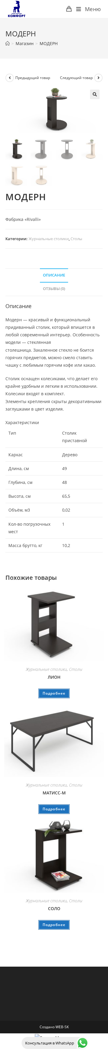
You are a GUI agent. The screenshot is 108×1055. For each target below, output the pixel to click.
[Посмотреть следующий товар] (98, 78)
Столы (76, 238)
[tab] (54, 275)
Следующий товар (76, 77)
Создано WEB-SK (54, 1026)
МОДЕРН (49, 43)
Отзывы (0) (54, 288)
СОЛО (54, 908)
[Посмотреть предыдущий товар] (9, 78)
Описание (54, 275)
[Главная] (7, 43)
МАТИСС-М (54, 793)
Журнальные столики (48, 238)
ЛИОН (54, 677)
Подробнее (54, 693)
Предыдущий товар (32, 77)
